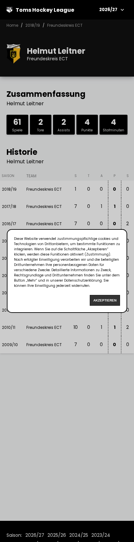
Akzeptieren (104, 300)
